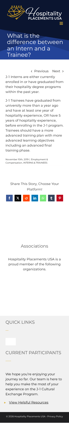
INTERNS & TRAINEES (35, 162)
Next (56, 71)
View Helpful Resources (28, 402)
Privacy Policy (55, 416)
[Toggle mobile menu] (61, 23)
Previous (41, 71)
